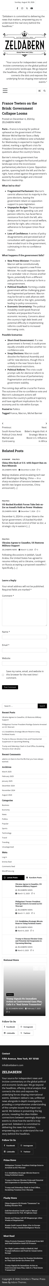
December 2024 (8, 785)
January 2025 (7, 781)
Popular (5, 823)
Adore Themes (18, 1282)
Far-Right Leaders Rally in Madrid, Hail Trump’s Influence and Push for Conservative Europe (23, 1250)
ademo (5, 759)
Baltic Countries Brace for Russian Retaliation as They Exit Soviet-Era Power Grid (24, 1259)
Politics (16, 409)
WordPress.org (8, 871)
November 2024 (8, 790)
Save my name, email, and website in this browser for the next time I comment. (25, 674)
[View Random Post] (39, 90)
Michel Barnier (34, 413)
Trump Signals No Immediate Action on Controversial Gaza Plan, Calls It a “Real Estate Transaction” (24, 1001)
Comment (8, 595)
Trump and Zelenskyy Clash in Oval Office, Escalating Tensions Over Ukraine (22, 1188)
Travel (4, 837)
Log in (4, 857)
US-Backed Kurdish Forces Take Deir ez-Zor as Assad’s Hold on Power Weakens (23, 506)
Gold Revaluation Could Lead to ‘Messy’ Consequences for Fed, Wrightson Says (21, 1212)
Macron (22, 413)
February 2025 (8, 776)
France (13, 413)
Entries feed (7, 862)
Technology (6, 833)
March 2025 (6, 771)
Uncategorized (8, 847)
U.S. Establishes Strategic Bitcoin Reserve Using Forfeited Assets (29, 922)
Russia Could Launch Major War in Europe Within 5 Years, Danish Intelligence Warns (22, 1226)
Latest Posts (12, 877)
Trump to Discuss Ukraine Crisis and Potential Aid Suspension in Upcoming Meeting (22, 740)
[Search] (44, 90)
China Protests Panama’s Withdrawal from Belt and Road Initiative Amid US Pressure (24, 1242)
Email (5, 645)
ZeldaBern (25, 1279)
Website (6, 658)
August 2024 (7, 795)
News (4, 814)
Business (5, 805)
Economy (6, 459)
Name (6, 631)
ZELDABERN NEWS (11, 122)
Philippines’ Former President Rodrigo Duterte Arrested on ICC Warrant (28, 903)
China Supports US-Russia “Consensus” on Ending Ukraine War (22, 1204)
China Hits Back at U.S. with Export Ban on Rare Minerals (24, 464)
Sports (4, 828)
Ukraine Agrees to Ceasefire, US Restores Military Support (23, 544)
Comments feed (8, 866)
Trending (5, 842)
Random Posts (35, 877)
